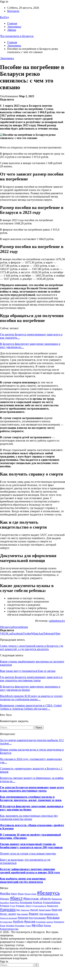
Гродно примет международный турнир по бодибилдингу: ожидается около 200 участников (31, 846)
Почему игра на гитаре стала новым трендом (28, 853)
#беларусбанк (30, 894)
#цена (47, 925)
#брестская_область (37, 898)
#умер (28, 926)
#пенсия (23, 917)
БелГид (4, 17)
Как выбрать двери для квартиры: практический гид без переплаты (23, 880)
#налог (34, 914)
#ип (18, 909)
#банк (21, 894)
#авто (14, 893)
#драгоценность (39, 906)
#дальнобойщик (51, 902)
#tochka (5, 893)
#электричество (9, 928)
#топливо (20, 925)
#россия (29, 921)
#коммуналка (45, 910)
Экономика (14, 26)
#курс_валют (8, 913)
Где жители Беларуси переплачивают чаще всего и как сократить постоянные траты (32, 789)
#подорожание (37, 917)
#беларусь (6, 626)
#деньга (4, 905)
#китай (34, 909)
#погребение (20, 626)
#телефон (10, 925)
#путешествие (6, 922)
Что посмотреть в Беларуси (17, 36)
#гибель (37, 902)
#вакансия (56, 899)
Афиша (11, 29)
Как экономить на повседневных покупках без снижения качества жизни (29, 817)
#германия (26, 902)
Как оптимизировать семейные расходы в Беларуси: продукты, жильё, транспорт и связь (31, 798)
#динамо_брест (24, 905)
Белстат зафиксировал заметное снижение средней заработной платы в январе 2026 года (30, 871)
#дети (12, 906)
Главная (12, 23)
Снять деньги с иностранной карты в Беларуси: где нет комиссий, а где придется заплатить (31, 647)
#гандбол (14, 902)
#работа (18, 921)
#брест (16, 898)
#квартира (25, 910)
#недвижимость (48, 913)
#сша (2, 925)
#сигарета (59, 921)
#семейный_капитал (44, 922)
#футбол (37, 925)
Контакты (13, 11)
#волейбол (4, 902)
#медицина (22, 914)
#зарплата (8, 909)
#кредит (56, 909)
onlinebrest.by (57, 620)
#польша (53, 917)
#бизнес (4, 898)
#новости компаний (8, 918)
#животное (52, 905)
